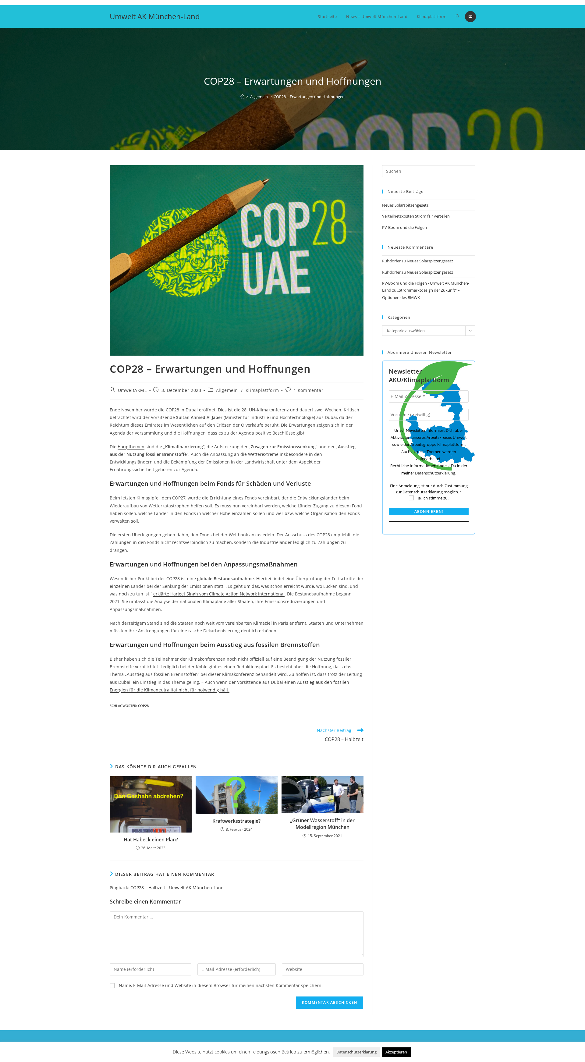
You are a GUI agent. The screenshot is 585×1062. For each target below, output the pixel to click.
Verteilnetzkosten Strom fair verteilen (416, 216)
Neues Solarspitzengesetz (405, 205)
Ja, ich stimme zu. (432, 498)
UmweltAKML (132, 390)
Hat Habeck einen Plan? (151, 839)
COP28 (143, 705)
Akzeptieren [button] (396, 1052)
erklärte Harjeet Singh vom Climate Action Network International (219, 594)
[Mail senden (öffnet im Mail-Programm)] (470, 16)
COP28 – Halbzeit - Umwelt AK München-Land (177, 887)
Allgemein (227, 390)
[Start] (242, 96)
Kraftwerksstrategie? (236, 821)
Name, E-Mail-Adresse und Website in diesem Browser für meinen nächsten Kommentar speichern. (221, 985)
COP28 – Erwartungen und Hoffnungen (309, 96)
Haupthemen (131, 446)
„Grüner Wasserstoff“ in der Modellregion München (322, 823)
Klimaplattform (262, 390)
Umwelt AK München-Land (155, 16)
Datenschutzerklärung (435, 473)
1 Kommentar (309, 390)
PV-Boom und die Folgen (404, 227)
